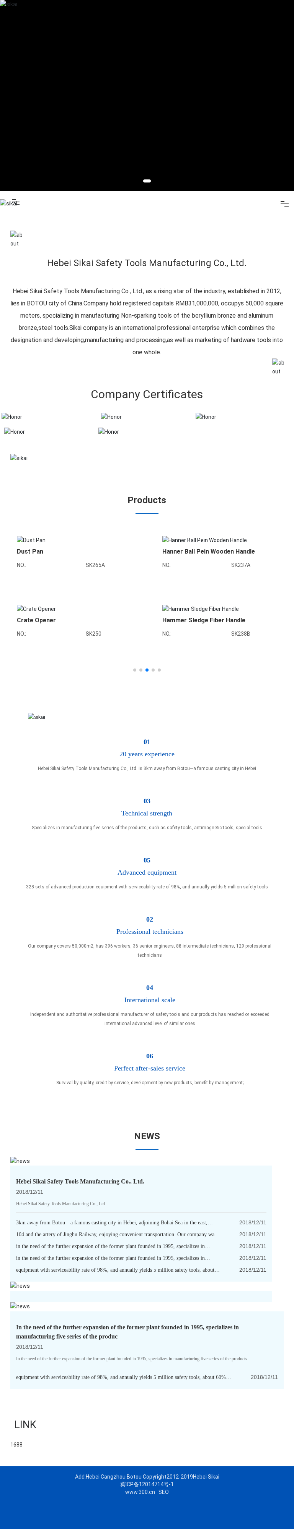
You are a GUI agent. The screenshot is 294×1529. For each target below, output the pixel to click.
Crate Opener (36, 620)
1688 (16, 1445)
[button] (147, 180)
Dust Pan (30, 551)
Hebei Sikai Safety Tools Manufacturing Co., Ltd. (80, 1181)
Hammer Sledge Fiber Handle (203, 620)
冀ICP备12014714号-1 (147, 1484)
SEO (163, 1492)
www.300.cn (140, 1492)
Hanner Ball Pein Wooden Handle (208, 551)
